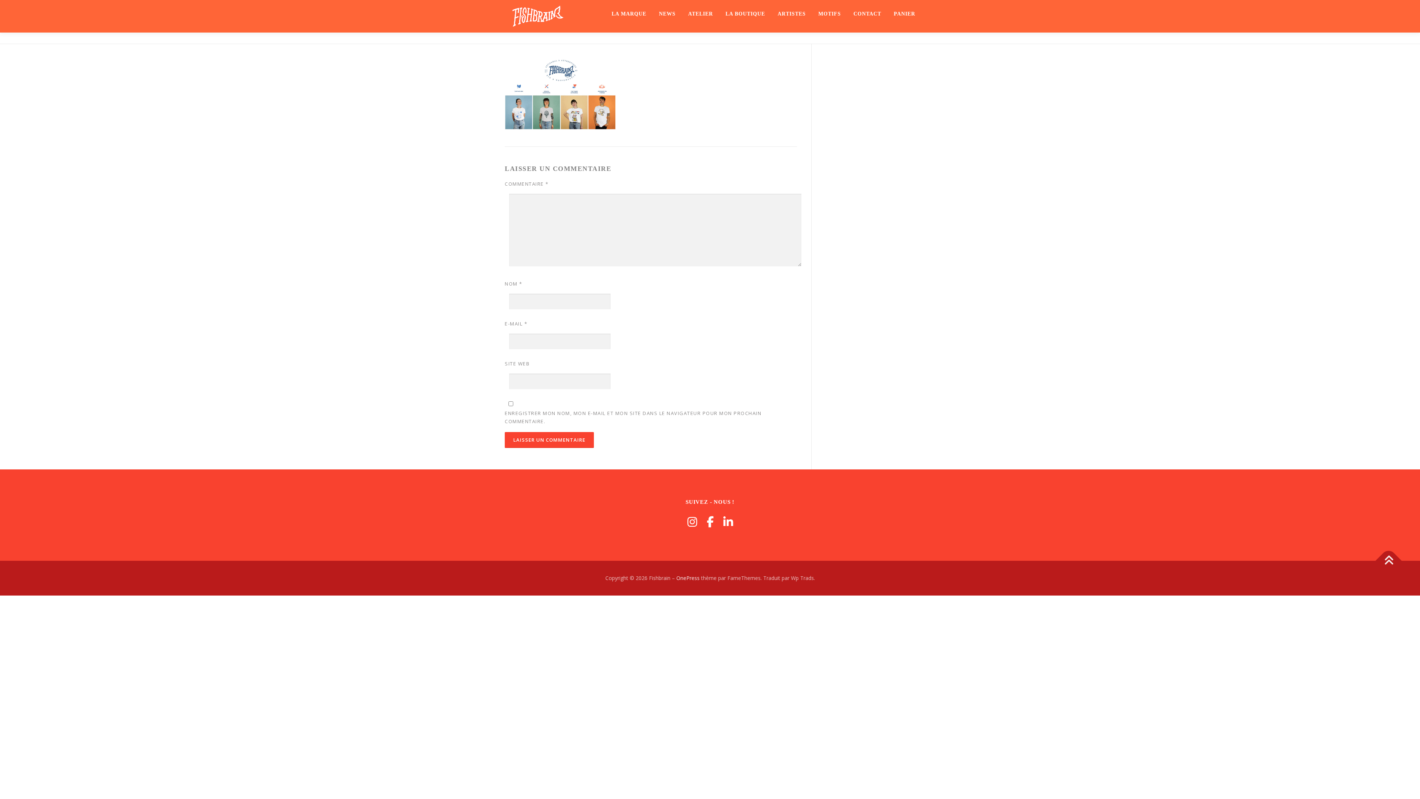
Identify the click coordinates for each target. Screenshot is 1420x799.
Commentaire (527, 184)
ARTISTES (792, 14)
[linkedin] (728, 521)
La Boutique (745, 14)
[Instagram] (692, 521)
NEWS (667, 14)
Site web (517, 363)
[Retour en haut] (1389, 561)
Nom (514, 283)
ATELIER (700, 14)
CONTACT (867, 14)
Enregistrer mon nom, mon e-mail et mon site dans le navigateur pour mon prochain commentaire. (633, 417)
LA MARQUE (629, 14)
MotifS (829, 14)
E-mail (516, 323)
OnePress (688, 577)
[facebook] (710, 521)
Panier (904, 14)
